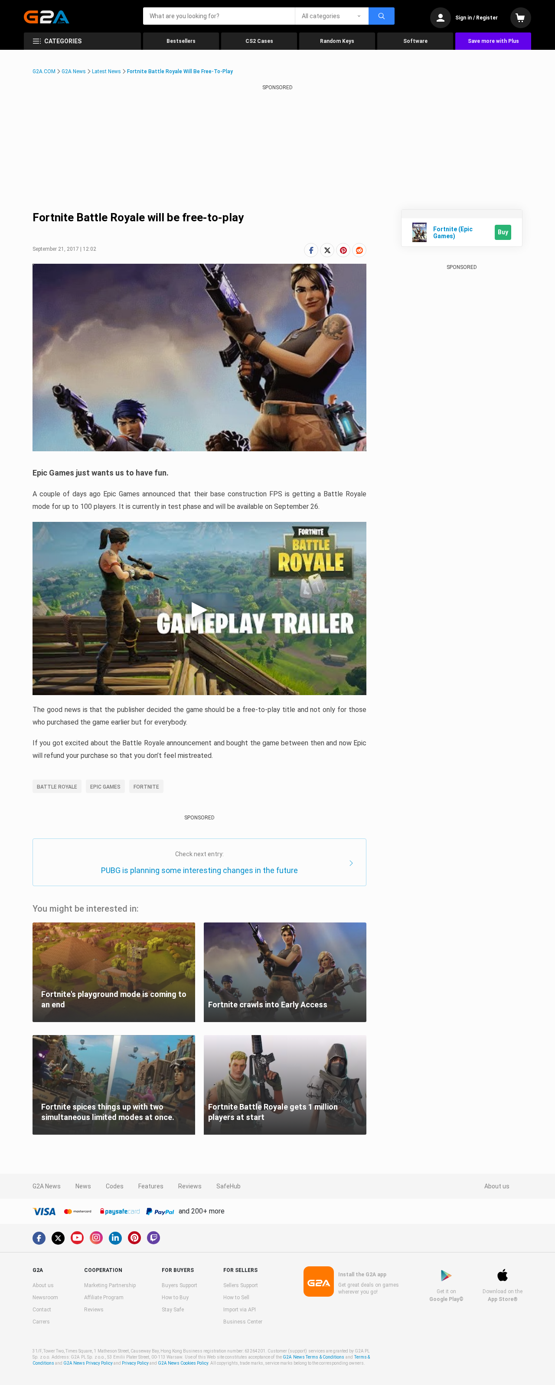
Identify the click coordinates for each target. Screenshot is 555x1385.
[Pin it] (343, 250)
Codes (115, 1186)
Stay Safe (173, 1310)
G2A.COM (44, 71)
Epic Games (105, 787)
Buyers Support (179, 1285)
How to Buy (175, 1297)
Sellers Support (240, 1285)
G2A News (74, 71)
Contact (42, 1310)
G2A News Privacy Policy (88, 1363)
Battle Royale (57, 787)
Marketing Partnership (110, 1285)
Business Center (242, 1322)
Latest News (106, 71)
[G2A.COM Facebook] (39, 1238)
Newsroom (45, 1297)
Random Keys (337, 41)
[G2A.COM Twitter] (58, 1238)
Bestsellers (181, 41)
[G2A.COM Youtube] (77, 1237)
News (83, 1186)
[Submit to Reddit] (359, 250)
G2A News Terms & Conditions (313, 1357)
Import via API (239, 1310)
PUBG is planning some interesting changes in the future (199, 870)
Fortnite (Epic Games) (453, 232)
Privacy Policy (135, 1363)
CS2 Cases (259, 41)
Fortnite (146, 787)
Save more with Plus (493, 41)
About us (496, 1186)
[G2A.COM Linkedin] (115, 1238)
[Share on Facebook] (311, 250)
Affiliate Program (104, 1297)
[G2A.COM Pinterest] (134, 1237)
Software (415, 41)
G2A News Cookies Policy (183, 1363)
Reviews (190, 1186)
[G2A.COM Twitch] (153, 1237)
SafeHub (228, 1186)
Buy (503, 232)
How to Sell (236, 1297)
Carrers (41, 1322)
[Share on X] (327, 250)
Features (150, 1186)
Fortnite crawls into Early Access (267, 1004)
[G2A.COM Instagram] (96, 1237)
